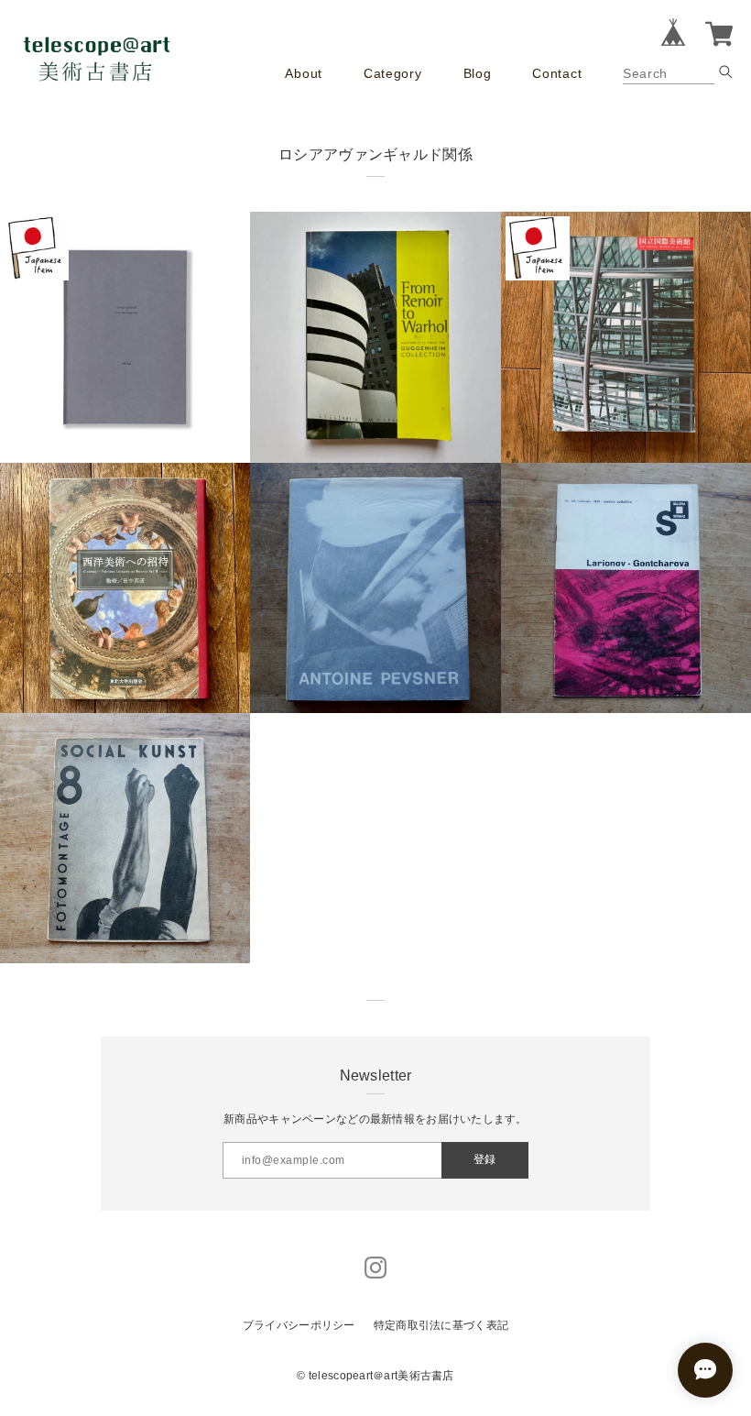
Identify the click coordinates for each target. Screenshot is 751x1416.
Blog (477, 73)
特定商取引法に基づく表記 (441, 1325)
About (303, 73)
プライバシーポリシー (299, 1325)
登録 (484, 1159)
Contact (557, 73)
